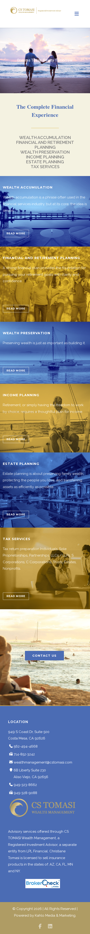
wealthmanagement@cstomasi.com (43, 762)
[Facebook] (40, 926)
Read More (15, 233)
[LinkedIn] (50, 926)
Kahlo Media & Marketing (55, 915)
